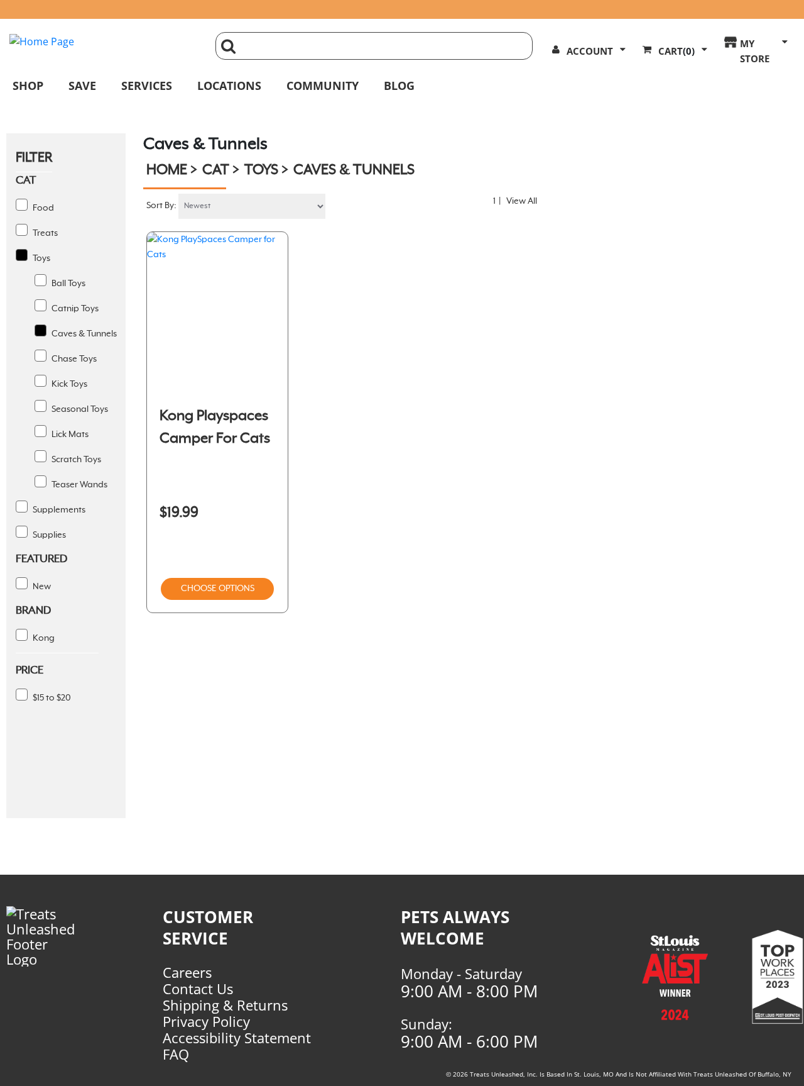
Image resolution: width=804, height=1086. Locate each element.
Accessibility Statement (237, 1037)
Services (146, 85)
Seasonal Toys (79, 409)
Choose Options (217, 589)
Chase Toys (73, 359)
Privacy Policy (206, 1021)
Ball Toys (67, 284)
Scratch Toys (75, 460)
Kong (43, 638)
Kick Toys (68, 384)
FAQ (176, 1053)
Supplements (58, 510)
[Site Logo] (103, 41)
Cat (215, 170)
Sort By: (161, 206)
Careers (187, 972)
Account (590, 51)
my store (754, 51)
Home (166, 170)
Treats (44, 233)
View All (521, 201)
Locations (229, 85)
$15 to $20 (51, 698)
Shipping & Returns (225, 1004)
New (41, 587)
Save (82, 85)
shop (28, 85)
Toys (40, 258)
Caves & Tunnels (83, 334)
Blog (399, 85)
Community (322, 85)
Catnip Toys (74, 309)
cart (676, 51)
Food (42, 208)
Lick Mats (69, 434)
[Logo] (45, 936)
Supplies (48, 535)
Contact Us (198, 988)
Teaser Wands (78, 485)
